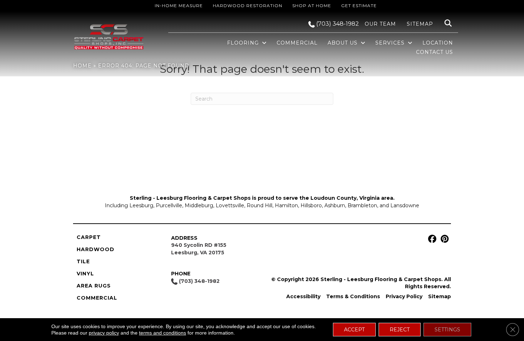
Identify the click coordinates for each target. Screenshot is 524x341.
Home (82, 65)
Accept (354, 329)
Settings (447, 329)
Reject (400, 329)
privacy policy (104, 333)
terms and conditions (162, 333)
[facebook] (431, 239)
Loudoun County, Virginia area (351, 198)
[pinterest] (443, 239)
